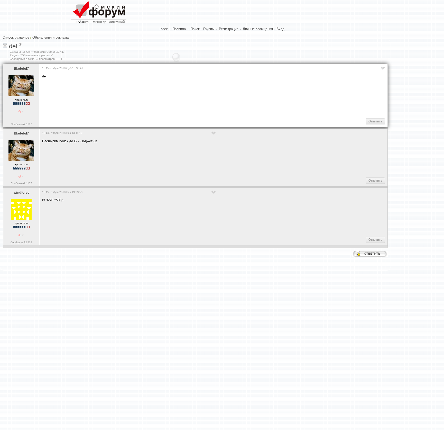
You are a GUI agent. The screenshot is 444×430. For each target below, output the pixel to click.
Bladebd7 (21, 68)
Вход (280, 29)
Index (164, 29)
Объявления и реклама (50, 37)
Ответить (375, 121)
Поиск (195, 29)
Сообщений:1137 (21, 124)
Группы (208, 29)
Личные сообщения (258, 29)
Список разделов (16, 37)
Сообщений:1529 (21, 242)
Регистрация (228, 29)
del (13, 46)
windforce (21, 192)
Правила (179, 29)
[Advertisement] (135, 98)
